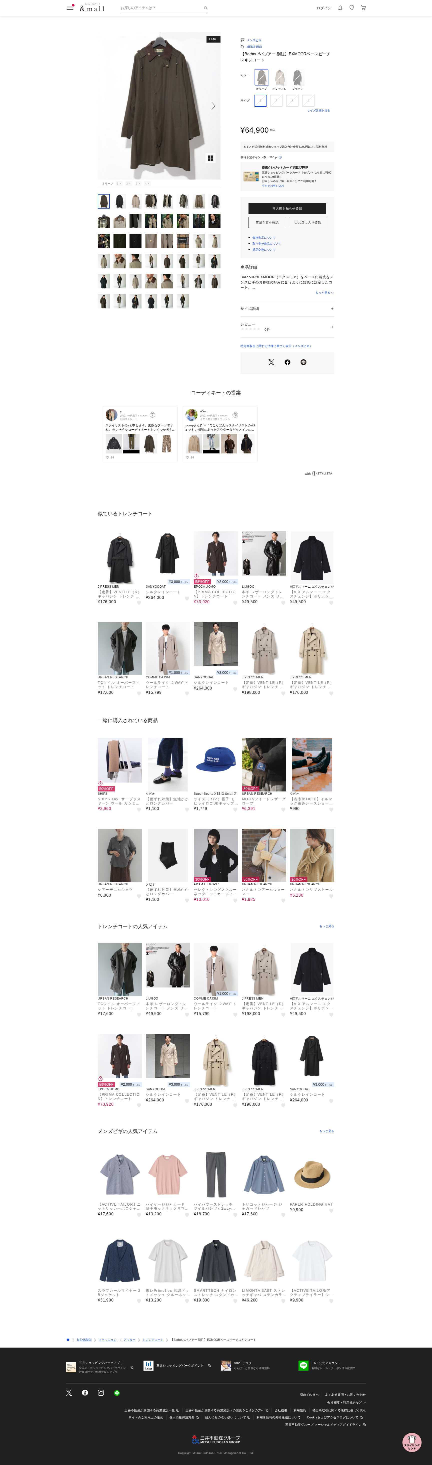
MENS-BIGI (254, 47)
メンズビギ (254, 40)
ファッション (107, 1340)
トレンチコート (153, 1340)
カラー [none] (245, 75)
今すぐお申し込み (273, 185)
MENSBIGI (84, 1340)
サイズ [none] (245, 100)
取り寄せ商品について (267, 243)
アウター (130, 1340)
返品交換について (264, 249)
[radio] (261, 80)
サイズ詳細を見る (318, 110)
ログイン (324, 8)
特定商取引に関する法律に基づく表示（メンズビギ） (276, 346)
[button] (159, 106)
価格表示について (264, 237)
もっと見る (322, 292)
